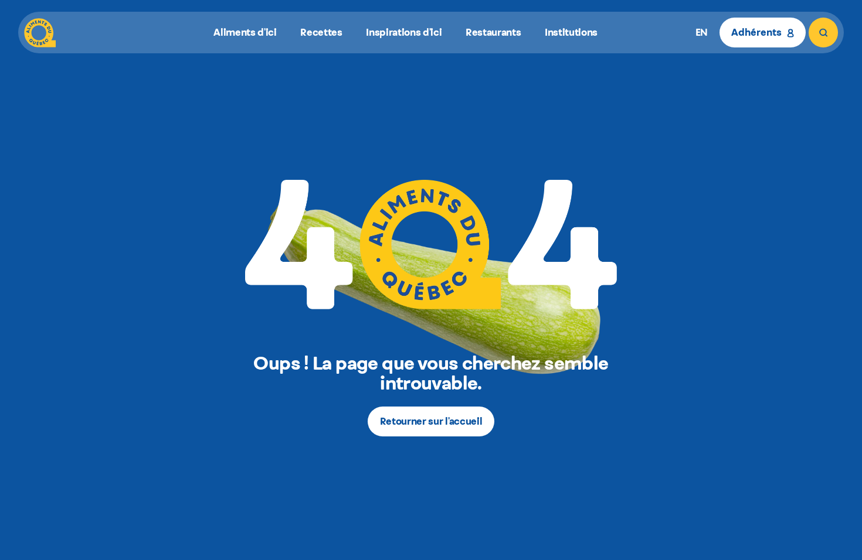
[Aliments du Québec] (40, 32)
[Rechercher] (824, 32)
